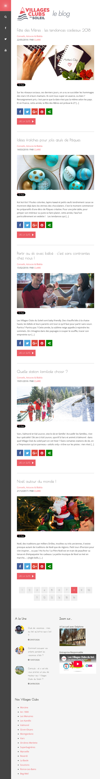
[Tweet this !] (27, 111)
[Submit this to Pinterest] (42, 111)
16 (74, 597)
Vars (22, 738)
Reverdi (24, 756)
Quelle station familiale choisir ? (42, 371)
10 (89, 590)
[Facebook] (5, 27)
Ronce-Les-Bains (28, 769)
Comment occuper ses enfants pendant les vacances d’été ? (38, 651)
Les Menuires (26, 716)
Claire (37, 39)
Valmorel (24, 725)
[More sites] (49, 111)
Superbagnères (27, 747)
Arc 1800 (24, 711)
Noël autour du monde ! (36, 481)
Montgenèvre (26, 733)
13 (52, 597)
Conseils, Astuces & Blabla (29, 36)
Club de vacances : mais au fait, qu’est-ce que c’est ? (39, 631)
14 (59, 597)
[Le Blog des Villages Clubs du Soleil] (45, 14)
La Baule (24, 760)
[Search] (5, 16)
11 (37, 597)
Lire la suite (24, 121)
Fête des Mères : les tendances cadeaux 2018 (54, 30)
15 (67, 597)
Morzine (24, 707)
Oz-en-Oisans (26, 729)
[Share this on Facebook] (20, 111)
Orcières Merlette (28, 742)
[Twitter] (5, 38)
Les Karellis (25, 720)
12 (44, 597)
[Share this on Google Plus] (35, 111)
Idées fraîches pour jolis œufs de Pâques (48, 140)
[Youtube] (5, 50)
